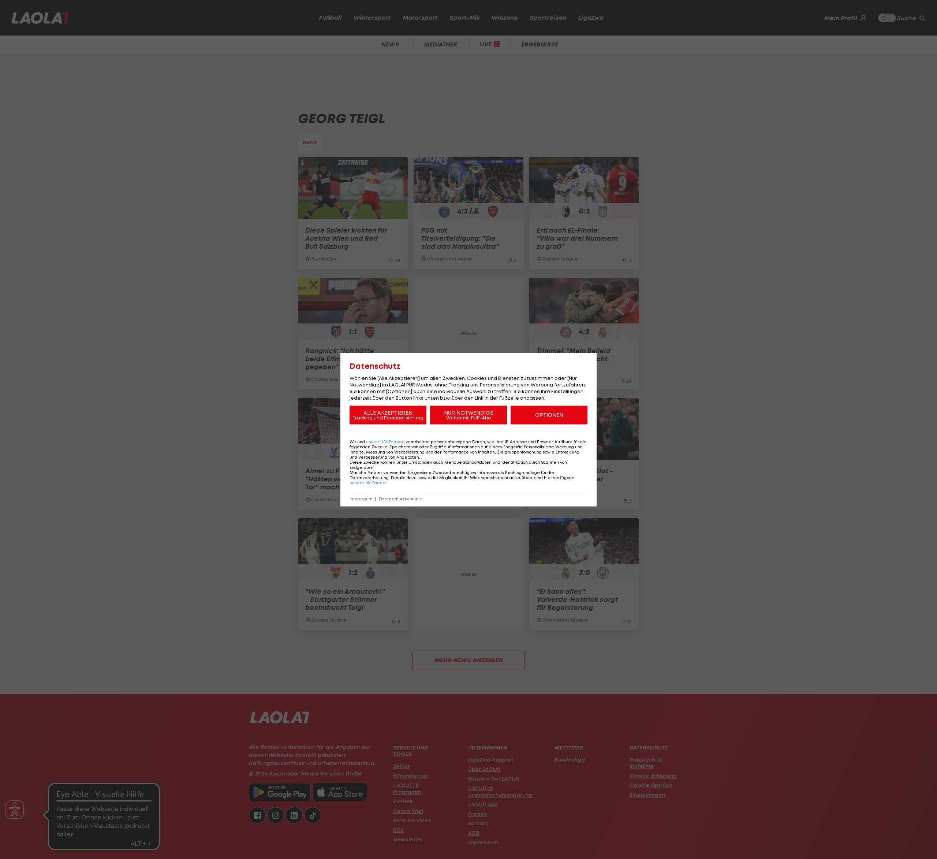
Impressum (361, 499)
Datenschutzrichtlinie (400, 499)
